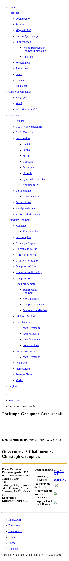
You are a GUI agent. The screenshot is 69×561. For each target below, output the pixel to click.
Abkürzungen (30, 184)
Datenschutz (15, 531)
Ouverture (28, 167)
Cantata (27, 144)
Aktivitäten (22, 68)
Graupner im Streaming (29, 272)
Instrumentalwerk (25, 351)
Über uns (13, 12)
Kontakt (20, 80)
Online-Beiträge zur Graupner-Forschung (34, 49)
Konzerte (21, 225)
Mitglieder (21, 85)
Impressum (14, 519)
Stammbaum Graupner (30, 291)
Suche (11, 542)
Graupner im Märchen (35, 310)
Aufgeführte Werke (26, 254)
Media (19, 380)
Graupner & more (25, 283)
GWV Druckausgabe (27, 132)
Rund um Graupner (19, 219)
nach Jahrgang (31, 333)
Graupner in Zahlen (34, 304)
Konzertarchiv (31, 231)
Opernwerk (22, 362)
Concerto (28, 161)
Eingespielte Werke (26, 248)
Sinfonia (27, 173)
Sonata (26, 155)
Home (11, 6)
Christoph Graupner (19, 91)
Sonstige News (24, 374)
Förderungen (23, 62)
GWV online (23, 138)
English (12, 386)
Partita (26, 149)
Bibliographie (23, 190)
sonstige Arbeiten (25, 208)
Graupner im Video (26, 266)
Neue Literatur (31, 196)
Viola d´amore (31, 298)
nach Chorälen (31, 345)
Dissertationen (23, 202)
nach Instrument (32, 339)
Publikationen (23, 41)
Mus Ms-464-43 (59, 473)
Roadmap (13, 548)
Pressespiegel (23, 368)
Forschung (14, 114)
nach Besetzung (31, 327)
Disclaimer (14, 525)
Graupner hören (24, 278)
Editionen (28, 56)
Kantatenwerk (23, 321)
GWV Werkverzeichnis (29, 126)
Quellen (20, 120)
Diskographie (23, 237)
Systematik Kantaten (34, 179)
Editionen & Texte (26, 316)
